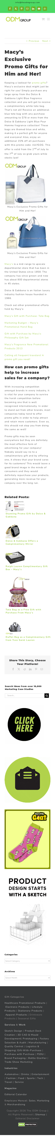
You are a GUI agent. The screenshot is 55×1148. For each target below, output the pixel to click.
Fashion (11, 1078)
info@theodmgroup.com (27, 2)
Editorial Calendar (16, 1094)
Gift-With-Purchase (29, 1050)
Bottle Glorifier (37, 1058)
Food (21, 1078)
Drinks (25, 1074)
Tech (40, 1078)
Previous (34, 41)
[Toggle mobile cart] (43, 19)
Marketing (43, 1100)
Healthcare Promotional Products (25, 1002)
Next (45, 41)
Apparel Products (16, 1014)
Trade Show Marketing (19, 1061)
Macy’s (9, 264)
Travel (8, 1082)
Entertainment (40, 1074)
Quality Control (14, 1046)
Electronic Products (17, 1006)
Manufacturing (37, 1042)
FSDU (40, 1054)
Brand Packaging (15, 1058)
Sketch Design (13, 1030)
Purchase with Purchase (19, 1054)
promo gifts (39, 82)
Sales (32, 1100)
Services (10, 1024)
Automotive (12, 1074)
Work (22, 1024)
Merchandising (16, 1104)
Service (20, 1082)
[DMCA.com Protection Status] (27, 1124)
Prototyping (30, 1038)
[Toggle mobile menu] (49, 19)
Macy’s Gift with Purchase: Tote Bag (27, 316)
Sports (31, 1078)
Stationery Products (30, 1010)
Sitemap (40, 1114)
